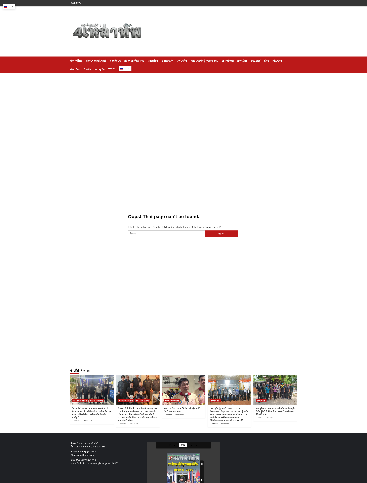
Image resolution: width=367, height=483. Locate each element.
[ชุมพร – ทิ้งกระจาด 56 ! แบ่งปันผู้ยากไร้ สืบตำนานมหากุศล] (183, 390)
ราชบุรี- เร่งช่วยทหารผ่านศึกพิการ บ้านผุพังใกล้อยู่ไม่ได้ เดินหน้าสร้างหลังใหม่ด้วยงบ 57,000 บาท (275, 411)
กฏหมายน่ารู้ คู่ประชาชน (204, 60)
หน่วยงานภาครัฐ (96, 401)
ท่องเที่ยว (153, 60)
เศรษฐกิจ (182, 60)
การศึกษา (115, 60)
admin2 (77, 421)
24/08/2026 (87, 421)
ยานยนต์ (255, 60)
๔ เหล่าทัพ (167, 60)
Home (111, 68)
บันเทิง (87, 69)
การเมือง (242, 60)
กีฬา (266, 60)
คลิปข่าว (277, 60)
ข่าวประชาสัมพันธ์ (96, 60)
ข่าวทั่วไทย (76, 60)
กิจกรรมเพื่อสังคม (134, 60)
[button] (295, 65)
